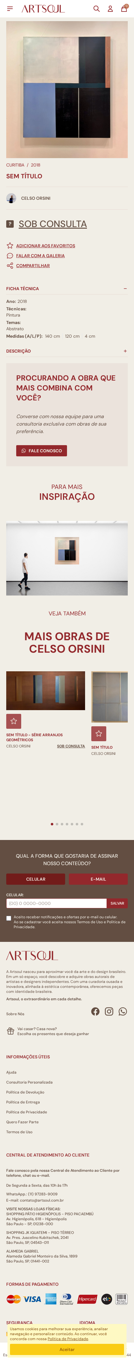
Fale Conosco (45, 451)
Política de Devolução (25, 1092)
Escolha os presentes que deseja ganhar (53, 1033)
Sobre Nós (15, 1013)
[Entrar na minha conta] (110, 8)
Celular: (15, 894)
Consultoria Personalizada (29, 1082)
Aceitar (67, 1349)
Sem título (101, 747)
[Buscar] (96, 8)
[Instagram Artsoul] (109, 1011)
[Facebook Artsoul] (95, 1011)
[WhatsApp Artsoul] (123, 1011)
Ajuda (11, 1072)
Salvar (117, 903)
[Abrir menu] (10, 8)
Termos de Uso (90, 922)
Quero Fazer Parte (22, 1122)
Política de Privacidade (26, 1112)
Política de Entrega (23, 1102)
